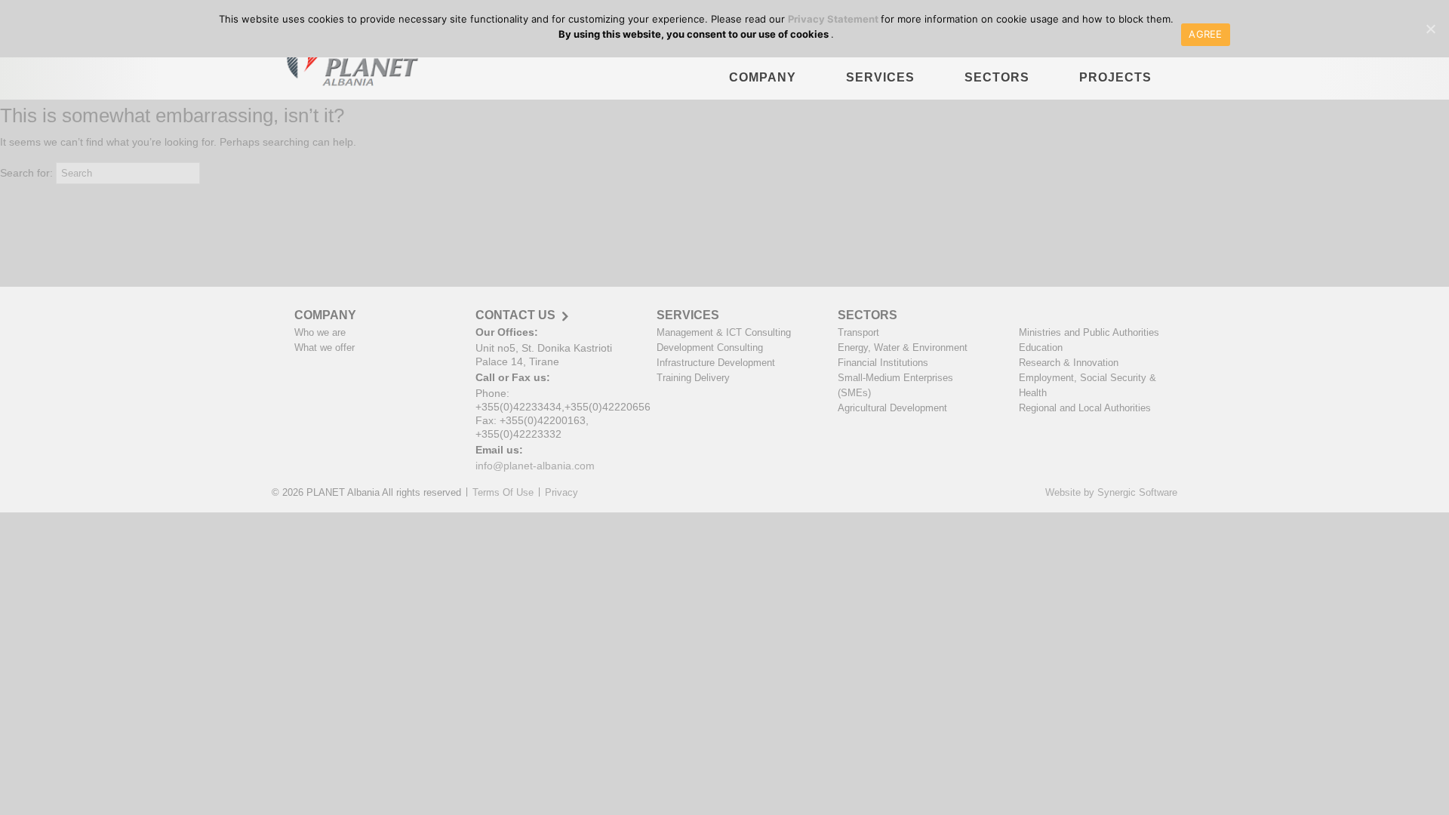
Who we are (320, 332)
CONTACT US (515, 315)
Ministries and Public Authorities (1089, 332)
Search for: (26, 173)
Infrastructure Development (716, 362)
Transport (858, 332)
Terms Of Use (503, 492)
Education (1041, 347)
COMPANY (762, 77)
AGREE (1205, 34)
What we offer (324, 347)
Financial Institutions (883, 362)
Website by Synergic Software (1111, 492)
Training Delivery (693, 377)
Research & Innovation (1068, 362)
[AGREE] (1430, 28)
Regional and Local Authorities (1085, 408)
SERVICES (880, 77)
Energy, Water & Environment (903, 347)
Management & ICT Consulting (724, 332)
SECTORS (996, 77)
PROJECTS (1115, 77)
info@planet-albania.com (535, 466)
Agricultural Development (892, 408)
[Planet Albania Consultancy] (347, 64)
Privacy (561, 492)
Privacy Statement (834, 19)
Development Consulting (710, 347)
